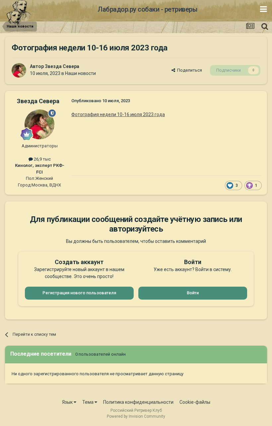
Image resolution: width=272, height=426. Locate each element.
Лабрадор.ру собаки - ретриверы (147, 9)
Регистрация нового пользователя (79, 292)
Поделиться (188, 70)
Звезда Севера (62, 66)
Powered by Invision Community (136, 416)
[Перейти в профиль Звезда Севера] (19, 70)
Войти (193, 292)
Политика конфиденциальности (138, 402)
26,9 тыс (42, 159)
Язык (68, 402)
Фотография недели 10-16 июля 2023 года (118, 114)
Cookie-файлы (194, 402)
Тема (88, 402)
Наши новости (80, 73)
